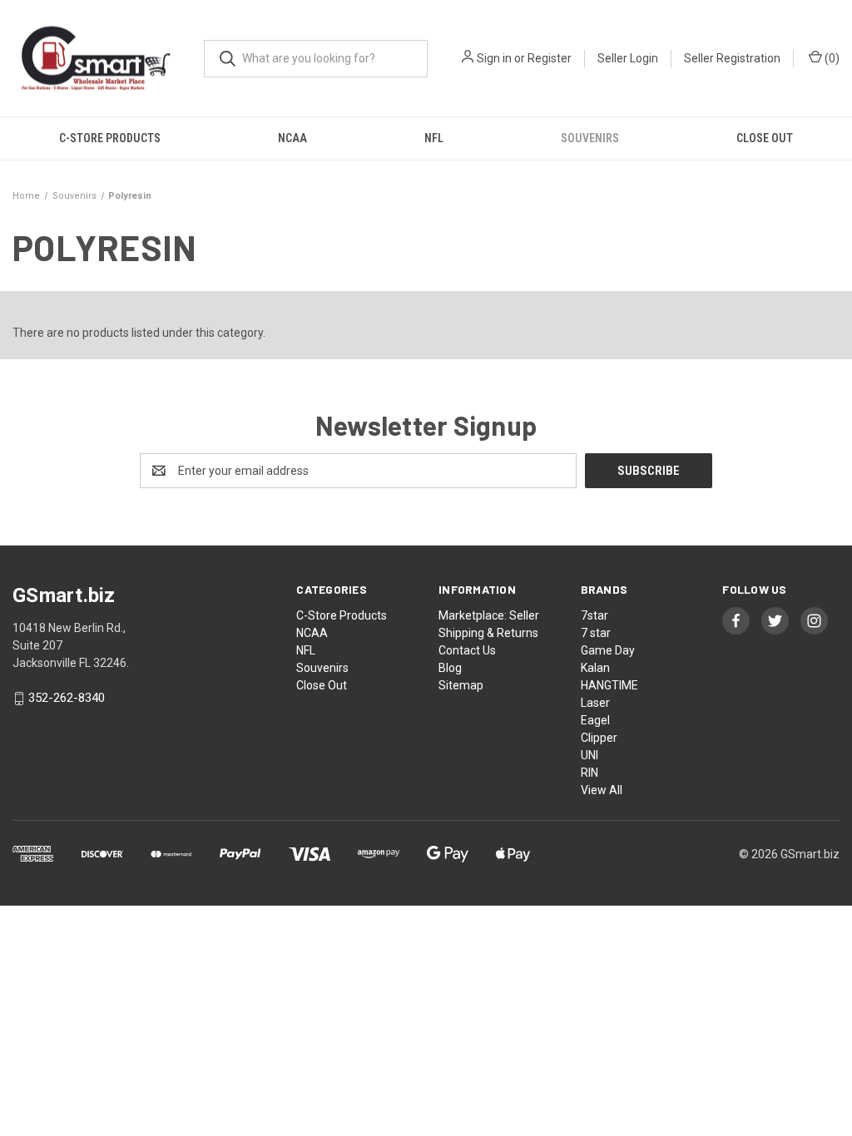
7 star (596, 633)
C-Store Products (110, 138)
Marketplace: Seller (488, 615)
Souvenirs (590, 138)
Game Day (608, 650)
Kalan (595, 667)
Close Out (764, 138)
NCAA (292, 138)
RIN (589, 772)
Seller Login (627, 58)
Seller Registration (732, 58)
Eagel (595, 720)
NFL (433, 138)
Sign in (494, 58)
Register (550, 58)
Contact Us (467, 650)
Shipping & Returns (488, 633)
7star (594, 615)
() (831, 58)
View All (601, 790)
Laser (595, 702)
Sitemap (460, 685)
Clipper (599, 737)
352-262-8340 (66, 698)
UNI (589, 755)
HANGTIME (609, 685)
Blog (450, 667)
